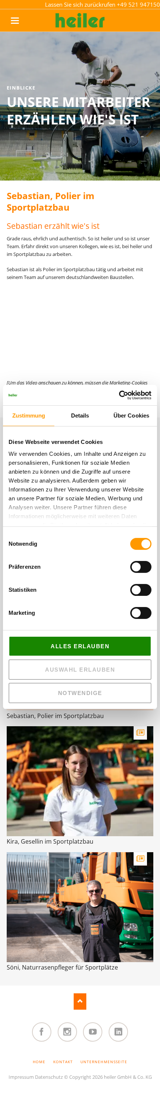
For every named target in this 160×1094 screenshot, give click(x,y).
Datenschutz (49, 1077)
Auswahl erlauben (80, 669)
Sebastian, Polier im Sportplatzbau (55, 716)
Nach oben (80, 1001)
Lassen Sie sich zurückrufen (81, 4)
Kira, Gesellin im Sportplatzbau (50, 841)
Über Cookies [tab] (131, 415)
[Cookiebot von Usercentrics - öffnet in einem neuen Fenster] (118, 395)
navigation (22, 20)
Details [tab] (80, 415)
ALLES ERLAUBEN (80, 646)
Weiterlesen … (101, 792)
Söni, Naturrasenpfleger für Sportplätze (62, 967)
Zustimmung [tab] (28, 415)
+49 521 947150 (138, 4)
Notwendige (80, 693)
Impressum (21, 1077)
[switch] (132, 567)
